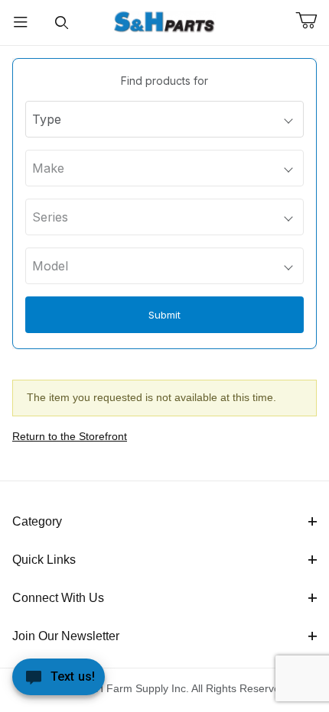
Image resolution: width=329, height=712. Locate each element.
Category (37, 521)
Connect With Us (58, 597)
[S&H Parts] (164, 21)
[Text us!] (58, 680)
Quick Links (44, 559)
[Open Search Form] (62, 22)
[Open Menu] (20, 22)
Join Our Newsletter (65, 635)
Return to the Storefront (69, 436)
